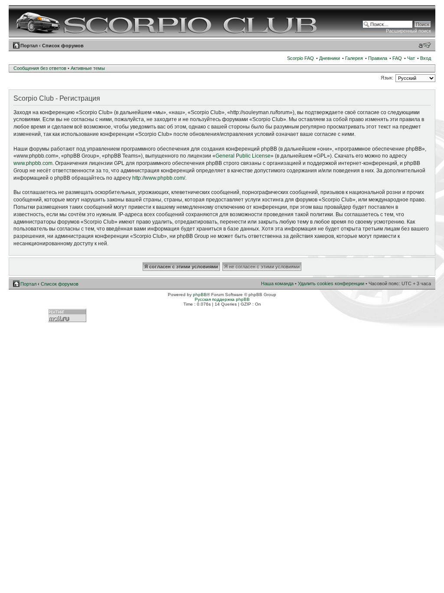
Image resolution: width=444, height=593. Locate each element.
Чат (411, 58)
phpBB (200, 294)
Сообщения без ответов (39, 68)
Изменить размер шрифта (424, 45)
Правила (377, 58)
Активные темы (88, 68)
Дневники (329, 58)
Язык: (387, 77)
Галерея (354, 58)
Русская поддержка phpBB (222, 299)
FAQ (397, 58)
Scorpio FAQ (300, 58)
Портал (29, 45)
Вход (425, 58)
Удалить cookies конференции (331, 283)
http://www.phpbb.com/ (158, 178)
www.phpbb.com (32, 163)
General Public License (243, 156)
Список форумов (63, 45)
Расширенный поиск (408, 30)
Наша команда (277, 283)
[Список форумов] (167, 21)
